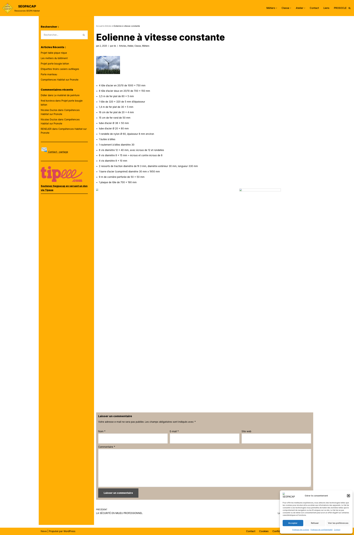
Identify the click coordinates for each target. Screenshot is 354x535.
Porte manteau (49, 74)
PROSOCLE (340, 8)
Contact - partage (57, 152)
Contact (337, 530)
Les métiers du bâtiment (54, 58)
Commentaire (106, 446)
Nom (101, 431)
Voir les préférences (338, 523)
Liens (326, 8)
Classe (137, 46)
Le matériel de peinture (67, 95)
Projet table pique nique (54, 52)
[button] (348, 495)
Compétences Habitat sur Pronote (59, 79)
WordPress (69, 531)
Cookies (264, 531)
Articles (108, 26)
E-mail (174, 431)
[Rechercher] (349, 8)
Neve (44, 531)
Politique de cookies (300, 530)
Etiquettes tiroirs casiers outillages (60, 69)
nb (115, 46)
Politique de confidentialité (322, 530)
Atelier (130, 46)
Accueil (99, 26)
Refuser (315, 523)
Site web (246, 431)
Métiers (145, 46)
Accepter (292, 523)
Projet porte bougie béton (55, 63)
